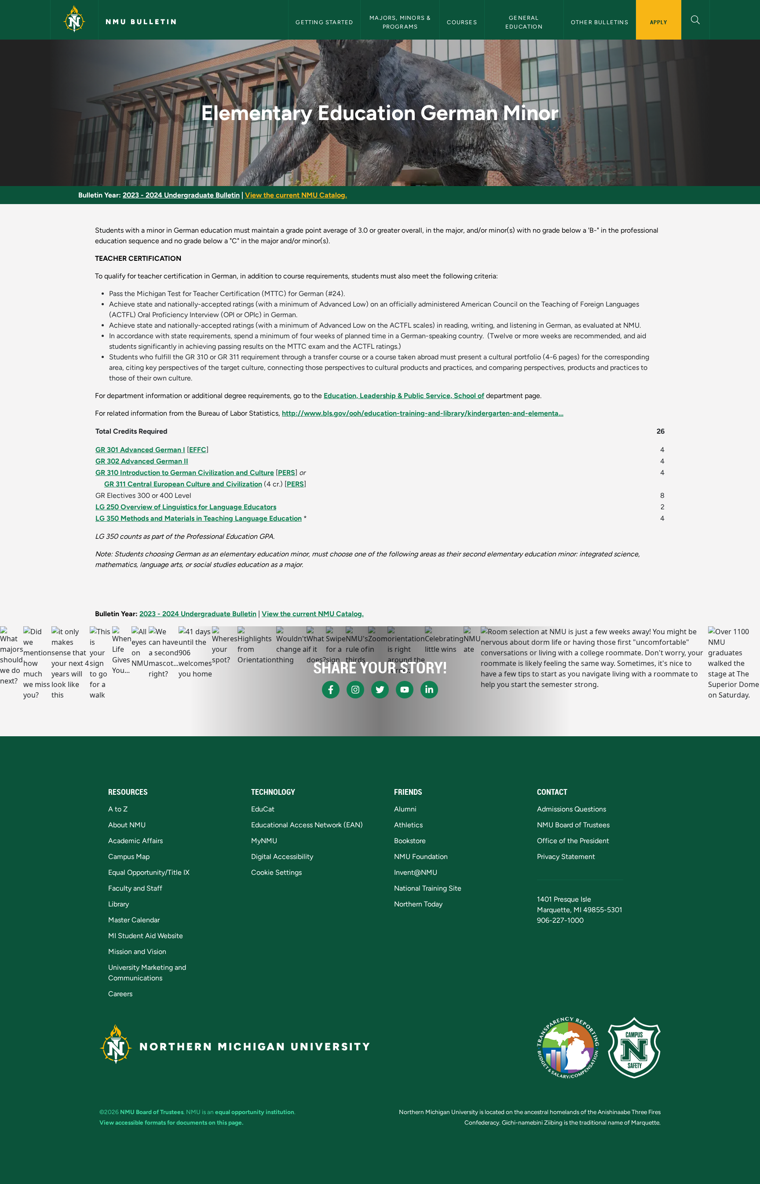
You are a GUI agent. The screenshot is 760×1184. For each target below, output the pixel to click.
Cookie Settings (276, 872)
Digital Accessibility (282, 856)
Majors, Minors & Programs (400, 22)
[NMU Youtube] (404, 689)
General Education (524, 22)
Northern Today (418, 904)
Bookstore (410, 841)
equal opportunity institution (254, 1111)
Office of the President (573, 841)
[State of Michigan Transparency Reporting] (568, 1047)
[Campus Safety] (634, 1047)
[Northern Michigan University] (74, 20)
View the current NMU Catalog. (296, 195)
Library (118, 904)
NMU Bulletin (142, 22)
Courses (462, 22)
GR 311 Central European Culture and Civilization (183, 484)
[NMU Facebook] (331, 689)
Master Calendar (134, 920)
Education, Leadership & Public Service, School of (404, 395)
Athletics (408, 825)
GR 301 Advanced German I (140, 450)
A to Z (118, 809)
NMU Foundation (421, 856)
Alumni (405, 809)
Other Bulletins (599, 22)
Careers (120, 994)
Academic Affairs (135, 841)
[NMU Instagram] (355, 689)
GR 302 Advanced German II (141, 461)
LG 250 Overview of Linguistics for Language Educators (185, 507)
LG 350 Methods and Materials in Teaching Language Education (198, 518)
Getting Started (324, 22)
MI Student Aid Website (145, 936)
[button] (695, 18)
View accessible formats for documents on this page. (171, 1122)
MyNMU (264, 841)
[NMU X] (380, 689)
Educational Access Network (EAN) (307, 825)
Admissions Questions (571, 809)
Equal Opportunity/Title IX (149, 872)
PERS (286, 472)
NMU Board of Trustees (573, 825)
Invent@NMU (415, 872)
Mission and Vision (137, 951)
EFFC (197, 450)
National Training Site (427, 888)
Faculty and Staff (135, 888)
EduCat (262, 809)
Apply (658, 22)
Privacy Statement (566, 856)
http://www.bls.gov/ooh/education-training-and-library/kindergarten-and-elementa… (422, 413)
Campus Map (129, 856)
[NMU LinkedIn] (429, 689)
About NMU (127, 825)
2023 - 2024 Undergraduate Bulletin (181, 195)
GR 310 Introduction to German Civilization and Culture (184, 472)
